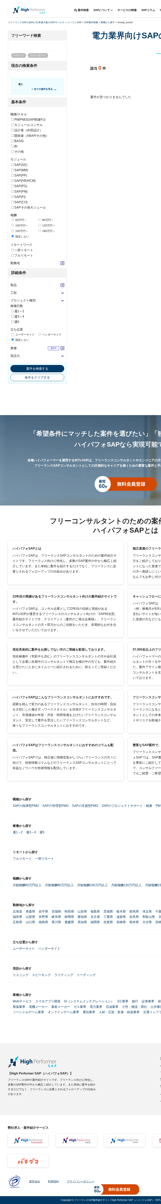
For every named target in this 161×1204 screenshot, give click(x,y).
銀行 (135, 1001)
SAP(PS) (20, 186)
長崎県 (121, 922)
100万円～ (21, 225)
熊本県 (134, 922)
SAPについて (101, 10)
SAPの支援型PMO (85, 805)
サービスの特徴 (127, 10)
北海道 (17, 911)
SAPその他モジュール (30, 207)
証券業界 (148, 1001)
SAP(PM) (20, 191)
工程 (13, 292)
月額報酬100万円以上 (92, 885)
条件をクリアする (37, 377)
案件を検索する (37, 368)
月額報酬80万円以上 (59, 885)
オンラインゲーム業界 (63, 1012)
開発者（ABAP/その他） (31, 135)
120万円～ (48, 225)
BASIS (19, 141)
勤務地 (15, 263)
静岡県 (69, 916)
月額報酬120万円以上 (126, 885)
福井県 (17, 916)
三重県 (108, 916)
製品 (13, 285)
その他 (19, 151)
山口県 (30, 922)
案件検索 (83, 10)
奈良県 (134, 916)
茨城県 (108, 911)
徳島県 (43, 922)
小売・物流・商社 (134, 1006)
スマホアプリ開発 (47, 1001)
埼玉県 (147, 911)
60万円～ (21, 219)
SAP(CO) (20, 202)
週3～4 (19, 316)
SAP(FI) (20, 197)
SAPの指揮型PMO (26, 805)
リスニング (20, 975)
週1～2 (19, 311)
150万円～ (21, 231)
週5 (16, 322)
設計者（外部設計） (28, 130)
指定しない (22, 236)
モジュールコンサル (28, 125)
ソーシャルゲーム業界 (28, 1012)
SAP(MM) (21, 170)
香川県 (56, 922)
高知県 (82, 922)
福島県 (95, 911)
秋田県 (69, 911)
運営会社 (34, 1181)
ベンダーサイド (51, 334)
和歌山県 (148, 916)
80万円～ (47, 219)
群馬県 (134, 911)
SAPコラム (148, 10)
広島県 (17, 922)
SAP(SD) (20, 164)
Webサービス (22, 1001)
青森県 (30, 911)
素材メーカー (60, 1006)
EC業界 (123, 1001)
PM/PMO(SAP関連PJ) (29, 119)
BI (15, 146)
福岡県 (95, 922)
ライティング (63, 975)
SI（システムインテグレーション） (89, 1001)
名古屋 (95, 916)
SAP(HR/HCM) (25, 180)
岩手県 (43, 911)
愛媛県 (69, 922)
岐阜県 (56, 916)
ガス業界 (80, 1006)
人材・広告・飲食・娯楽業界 (119, 1012)
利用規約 (53, 1181)
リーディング (86, 975)
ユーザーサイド (25, 334)
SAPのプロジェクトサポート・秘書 (127, 805)
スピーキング (41, 975)
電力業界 (96, 1006)
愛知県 (82, 916)
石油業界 (112, 1006)
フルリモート (23, 255)
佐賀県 (108, 922)
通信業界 (89, 1012)
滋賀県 (121, 916)
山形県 (82, 911)
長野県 (43, 916)
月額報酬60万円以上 (27, 885)
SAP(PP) (20, 175)
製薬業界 (19, 1006)
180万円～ (48, 231)
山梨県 (30, 916)
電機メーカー (38, 1006)
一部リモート (23, 250)
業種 (13, 348)
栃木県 (121, 911)
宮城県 (56, 911)
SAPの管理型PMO (55, 805)
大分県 (147, 922)
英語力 (15, 356)
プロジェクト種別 (23, 300)
